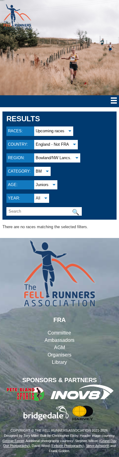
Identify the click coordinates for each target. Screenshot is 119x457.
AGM (59, 347)
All (38, 198)
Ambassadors (59, 340)
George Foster (13, 441)
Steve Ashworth (97, 446)
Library (59, 362)
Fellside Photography (67, 446)
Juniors (42, 184)
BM (39, 171)
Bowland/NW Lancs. (53, 157)
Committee (59, 332)
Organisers (59, 354)
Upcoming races (50, 131)
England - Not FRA (52, 144)
